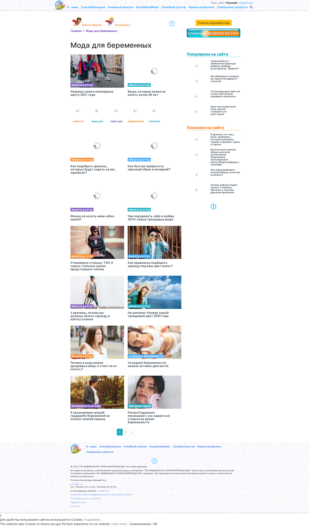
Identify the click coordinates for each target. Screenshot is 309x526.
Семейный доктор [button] (173, 7)
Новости (78, 121)
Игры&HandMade (160, 446)
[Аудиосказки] (213, 33)
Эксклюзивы (122, 24)
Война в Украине (92, 24)
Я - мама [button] (72, 7)
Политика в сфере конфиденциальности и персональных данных (101, 494)
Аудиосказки (135, 121)
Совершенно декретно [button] (232, 7)
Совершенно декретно (100, 451)
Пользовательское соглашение (85, 498)
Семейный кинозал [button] (120, 7)
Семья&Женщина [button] (93, 7)
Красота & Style (82, 85)
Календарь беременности (146, 356)
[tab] (213, 206)
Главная (76, 31)
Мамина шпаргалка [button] (201, 7)
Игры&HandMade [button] (147, 7)
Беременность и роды (86, 406)
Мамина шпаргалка (209, 446)
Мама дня (97, 121)
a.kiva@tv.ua (76, 484)
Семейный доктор (184, 446)
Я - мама (91, 446)
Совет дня (116, 121)
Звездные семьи (140, 406)
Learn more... (120, 524)
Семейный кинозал (135, 446)
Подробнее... (93, 519)
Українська (245, 2)
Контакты (75, 506)
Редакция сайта (78, 502)
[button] (251, 7)
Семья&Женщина (110, 446)
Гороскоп (154, 121)
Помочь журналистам (213, 23)
